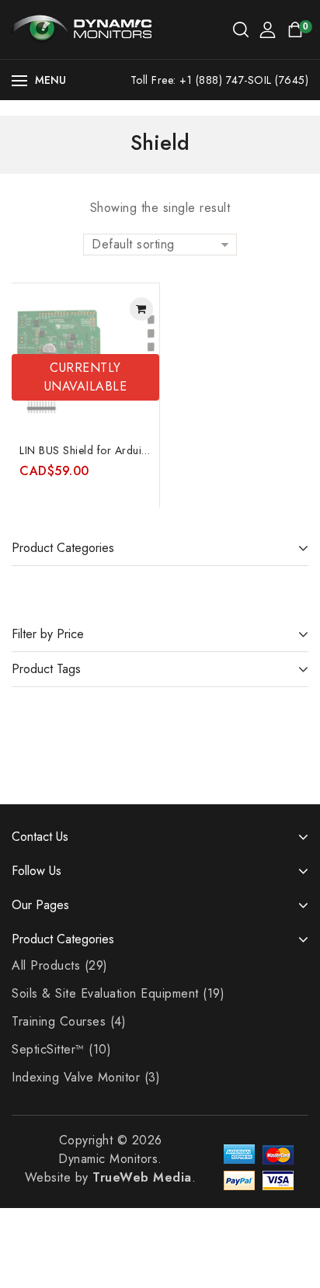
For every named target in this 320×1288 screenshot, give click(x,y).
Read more (141, 309)
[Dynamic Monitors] (81, 28)
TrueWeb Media (142, 1177)
